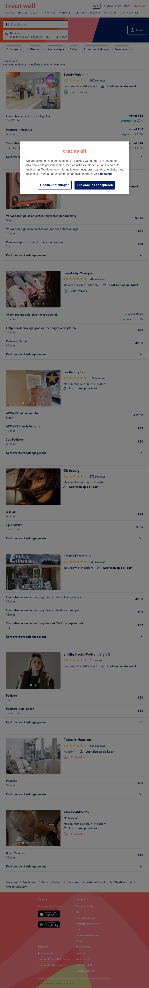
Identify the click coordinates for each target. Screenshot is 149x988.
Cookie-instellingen (55, 185)
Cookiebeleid (103, 173)
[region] (74, 167)
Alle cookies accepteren (94, 185)
